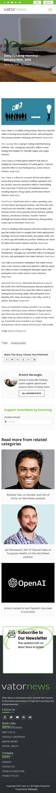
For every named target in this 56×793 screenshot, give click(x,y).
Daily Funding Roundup (40, 41)
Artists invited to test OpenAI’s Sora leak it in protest (28, 610)
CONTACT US (8, 766)
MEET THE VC (8, 732)
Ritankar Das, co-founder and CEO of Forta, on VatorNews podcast (28, 496)
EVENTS (6, 757)
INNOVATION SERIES (12, 727)
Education (10, 45)
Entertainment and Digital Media (33, 45)
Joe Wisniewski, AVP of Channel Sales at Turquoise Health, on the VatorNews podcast (28, 553)
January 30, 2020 (11, 64)
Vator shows (11, 49)
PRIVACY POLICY (10, 776)
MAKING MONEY (10, 741)
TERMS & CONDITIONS (13, 771)
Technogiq (32, 789)
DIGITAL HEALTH (10, 746)
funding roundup (18, 343)
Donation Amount (12, 417)
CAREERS (6, 762)
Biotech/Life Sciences (15, 41)
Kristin (27, 64)
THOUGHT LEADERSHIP (13, 737)
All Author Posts (31, 393)
